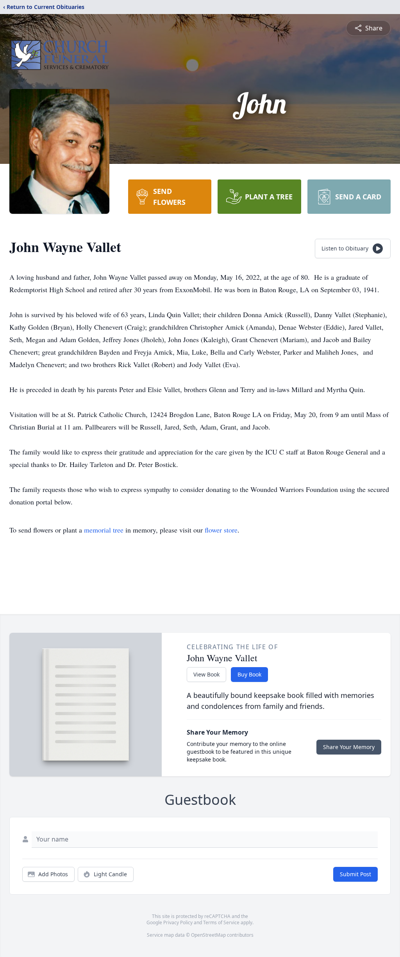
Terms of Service (221, 922)
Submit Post (355, 874)
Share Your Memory (349, 747)
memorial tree (103, 529)
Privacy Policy (178, 922)
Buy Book (249, 674)
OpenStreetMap (208, 935)
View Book (206, 674)
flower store (221, 529)
